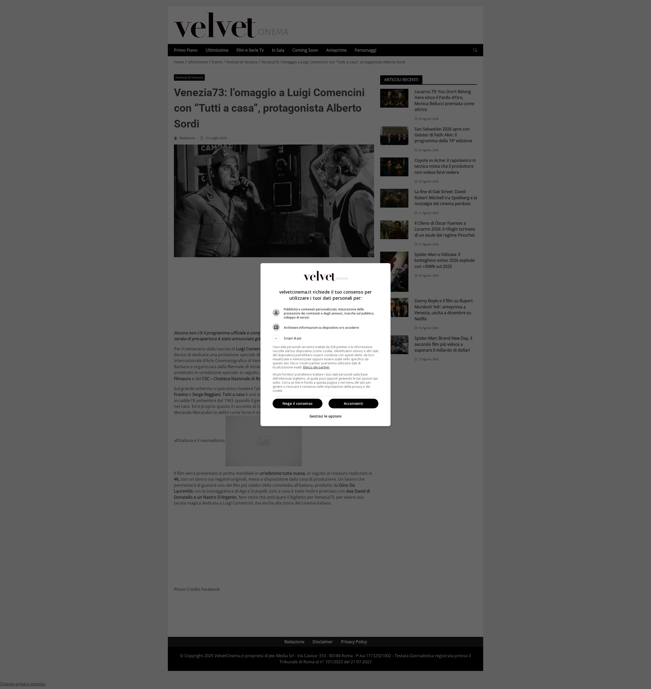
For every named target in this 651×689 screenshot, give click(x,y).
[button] (325, 338)
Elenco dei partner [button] (316, 367)
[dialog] (325, 344)
